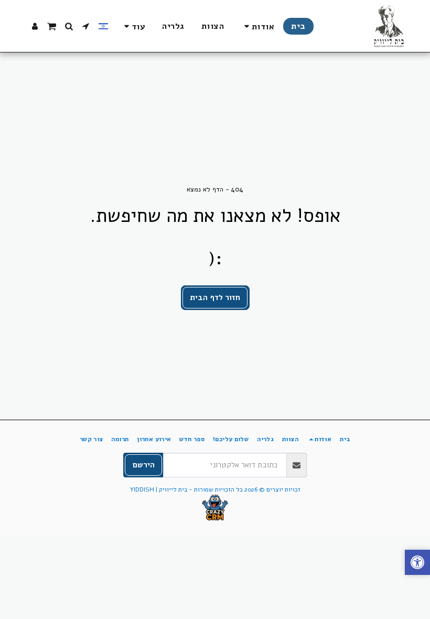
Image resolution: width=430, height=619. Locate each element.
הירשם (144, 465)
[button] (257, 26)
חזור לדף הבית (215, 297)
